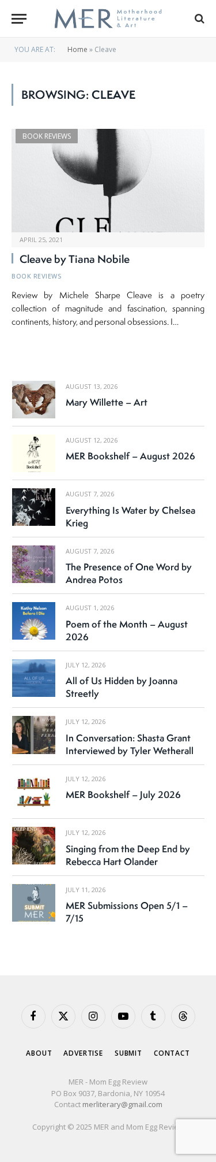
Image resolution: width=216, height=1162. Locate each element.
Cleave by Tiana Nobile (75, 258)
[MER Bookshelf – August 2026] (33, 453)
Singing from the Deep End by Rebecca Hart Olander (128, 855)
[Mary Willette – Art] (33, 399)
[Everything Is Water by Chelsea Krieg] (33, 507)
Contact (172, 1053)
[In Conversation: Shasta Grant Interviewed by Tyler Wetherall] (33, 734)
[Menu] (19, 19)
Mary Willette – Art (106, 402)
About (39, 1053)
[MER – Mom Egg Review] (108, 19)
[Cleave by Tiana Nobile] (108, 180)
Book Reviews (46, 136)
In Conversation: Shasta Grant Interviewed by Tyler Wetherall (130, 744)
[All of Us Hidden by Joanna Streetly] (33, 678)
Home (77, 49)
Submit (128, 1053)
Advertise (83, 1053)
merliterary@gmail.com (122, 1104)
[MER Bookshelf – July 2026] (33, 792)
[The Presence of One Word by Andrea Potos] (33, 564)
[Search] (198, 19)
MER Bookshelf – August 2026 (130, 456)
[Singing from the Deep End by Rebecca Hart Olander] (33, 845)
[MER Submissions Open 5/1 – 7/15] (33, 903)
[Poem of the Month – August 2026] (33, 621)
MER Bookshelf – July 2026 (123, 794)
